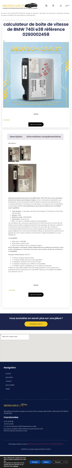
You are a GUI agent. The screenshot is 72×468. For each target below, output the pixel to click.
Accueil (3, 13)
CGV (62, 444)
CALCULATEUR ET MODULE (16, 13)
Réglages (58, 462)
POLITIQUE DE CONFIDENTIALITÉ (50, 444)
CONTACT (9, 381)
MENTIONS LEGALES (34, 444)
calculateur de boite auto (47, 13)
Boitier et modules (32, 13)
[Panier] (61, 6)
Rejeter (46, 462)
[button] (46, 5)
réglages (15, 466)
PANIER (8, 389)
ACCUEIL (8, 374)
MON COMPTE (10, 385)
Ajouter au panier (36, 124)
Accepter (35, 462)
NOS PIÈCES (9, 377)
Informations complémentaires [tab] (44, 136)
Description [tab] (16, 136)
